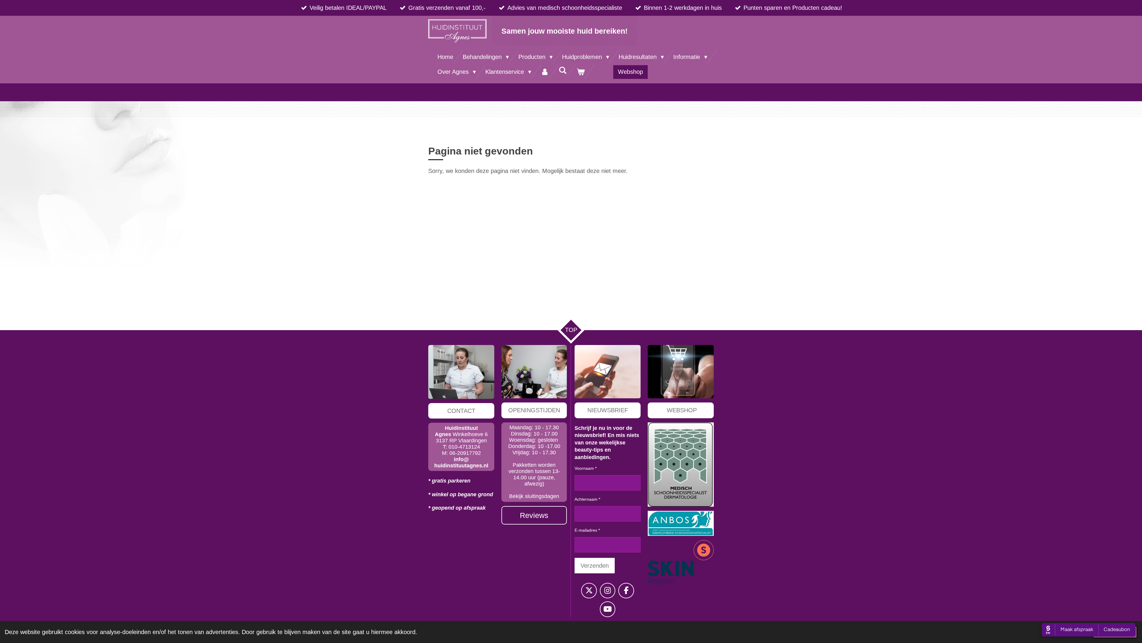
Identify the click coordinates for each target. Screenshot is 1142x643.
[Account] (545, 72)
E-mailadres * (587, 530)
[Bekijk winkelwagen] (580, 72)
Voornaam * (586, 468)
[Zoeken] (563, 70)
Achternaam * (587, 499)
